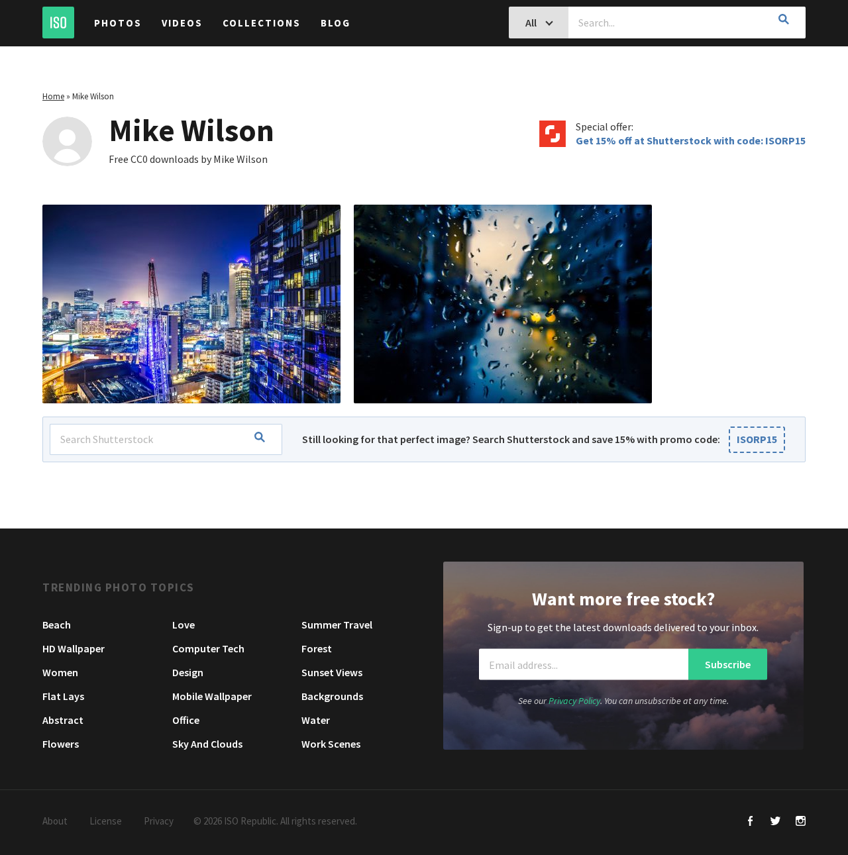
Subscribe (728, 664)
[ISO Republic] (58, 22)
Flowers (60, 743)
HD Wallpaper (73, 648)
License (105, 821)
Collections (262, 23)
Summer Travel (336, 624)
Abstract (62, 720)
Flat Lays (63, 696)
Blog (335, 23)
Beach (56, 624)
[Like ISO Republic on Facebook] (750, 822)
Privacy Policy (574, 701)
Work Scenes (330, 743)
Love (183, 624)
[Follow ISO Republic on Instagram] (801, 822)
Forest (316, 648)
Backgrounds (332, 696)
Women (60, 672)
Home (53, 96)
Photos (118, 23)
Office (185, 720)
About (55, 821)
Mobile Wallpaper (212, 696)
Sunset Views (331, 672)
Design (187, 672)
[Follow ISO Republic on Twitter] (775, 822)
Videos (182, 23)
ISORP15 (757, 439)
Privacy (159, 821)
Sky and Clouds (207, 743)
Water (315, 720)
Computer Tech (208, 648)
